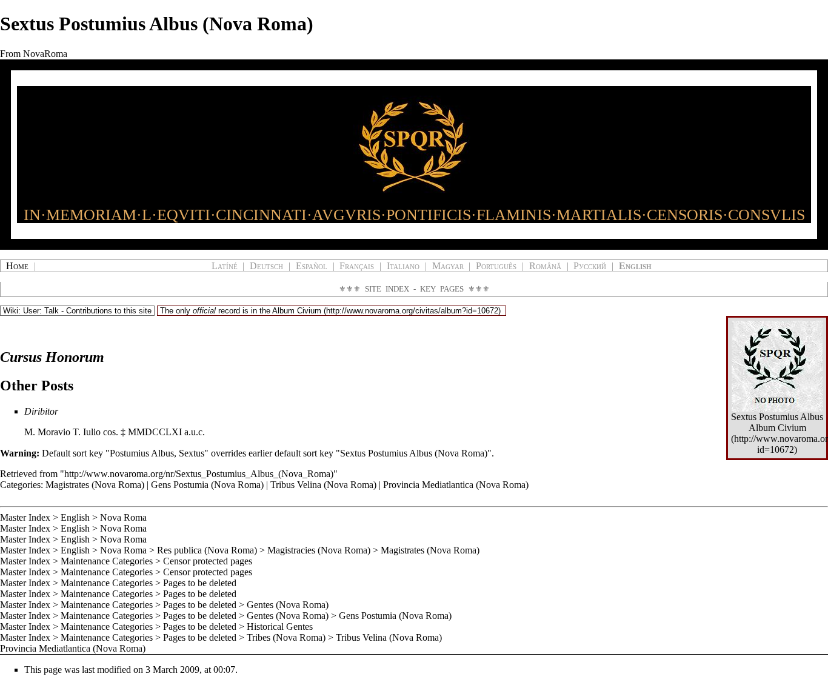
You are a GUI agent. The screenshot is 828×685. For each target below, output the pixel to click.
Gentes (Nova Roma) (288, 605)
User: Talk (41, 310)
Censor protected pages (207, 561)
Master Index (25, 517)
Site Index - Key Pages (414, 288)
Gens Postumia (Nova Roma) (207, 485)
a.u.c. (194, 432)
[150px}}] (777, 365)
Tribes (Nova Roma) (286, 637)
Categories (20, 485)
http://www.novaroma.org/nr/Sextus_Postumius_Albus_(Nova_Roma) (198, 474)
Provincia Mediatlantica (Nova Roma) (456, 485)
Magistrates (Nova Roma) (94, 485)
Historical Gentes (280, 626)
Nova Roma (123, 517)
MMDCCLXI (155, 432)
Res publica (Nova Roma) (207, 550)
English (75, 517)
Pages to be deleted (199, 583)
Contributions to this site (109, 310)
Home (17, 266)
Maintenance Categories (107, 561)
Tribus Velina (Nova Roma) (323, 485)
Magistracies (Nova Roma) (318, 550)
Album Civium (296, 310)
